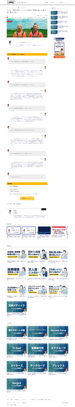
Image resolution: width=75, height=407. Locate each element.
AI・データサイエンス (22, 7)
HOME (8, 399)
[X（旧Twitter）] (11, 404)
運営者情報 (24, 402)
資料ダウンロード (63, 2)
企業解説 (46, 2)
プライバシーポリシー (16, 402)
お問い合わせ (9, 402)
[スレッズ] (15, 404)
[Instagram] (13, 404)
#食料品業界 (19, 203)
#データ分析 (9, 203)
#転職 (14, 203)
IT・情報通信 (16, 399)
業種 (11, 399)
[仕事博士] (11, 2)
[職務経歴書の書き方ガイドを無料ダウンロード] (59, 48)
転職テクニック (54, 2)
